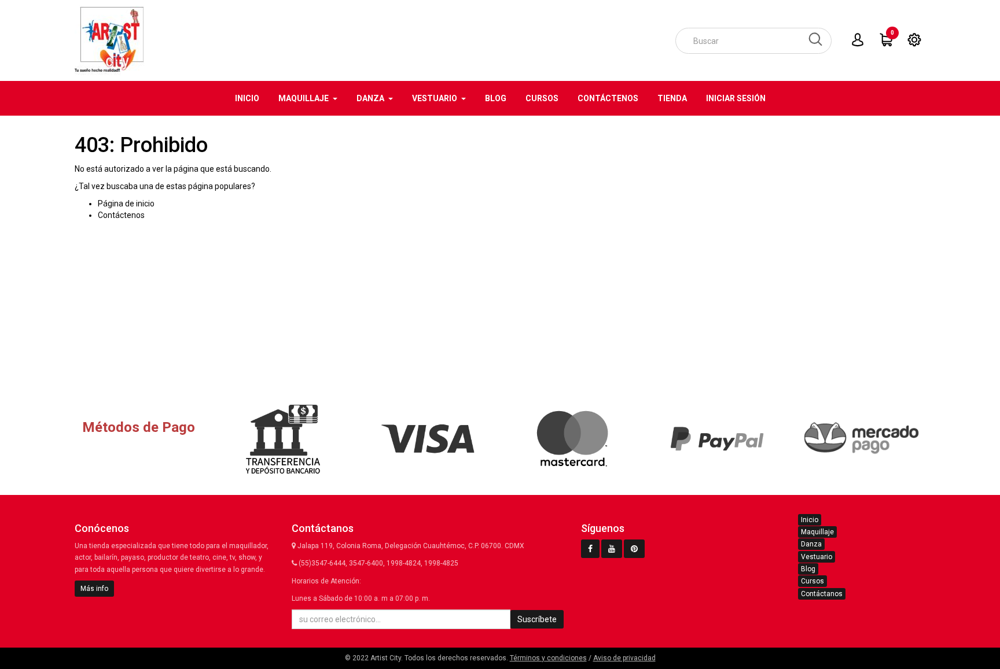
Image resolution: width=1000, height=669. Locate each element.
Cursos (812, 581)
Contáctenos (121, 215)
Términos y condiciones (548, 658)
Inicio (809, 520)
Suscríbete (537, 619)
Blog (808, 569)
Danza (811, 544)
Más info (94, 589)
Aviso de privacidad (624, 658)
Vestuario (816, 557)
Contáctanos (822, 594)
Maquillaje (817, 532)
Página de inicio (126, 203)
